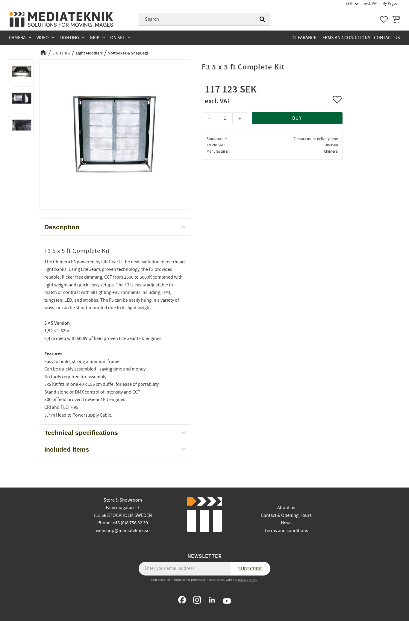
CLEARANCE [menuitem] (304, 38)
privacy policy (247, 580)
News (286, 523)
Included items (66, 449)
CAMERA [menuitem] (17, 38)
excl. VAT (371, 3)
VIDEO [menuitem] (43, 38)
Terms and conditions (286, 531)
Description (61, 227)
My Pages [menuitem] (389, 3)
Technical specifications (81, 432)
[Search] (262, 19)
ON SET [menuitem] (117, 38)
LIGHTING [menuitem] (69, 38)
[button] (384, 19)
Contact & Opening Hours (286, 515)
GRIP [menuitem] (94, 38)
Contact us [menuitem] (387, 38)
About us (286, 508)
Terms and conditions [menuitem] (345, 38)
